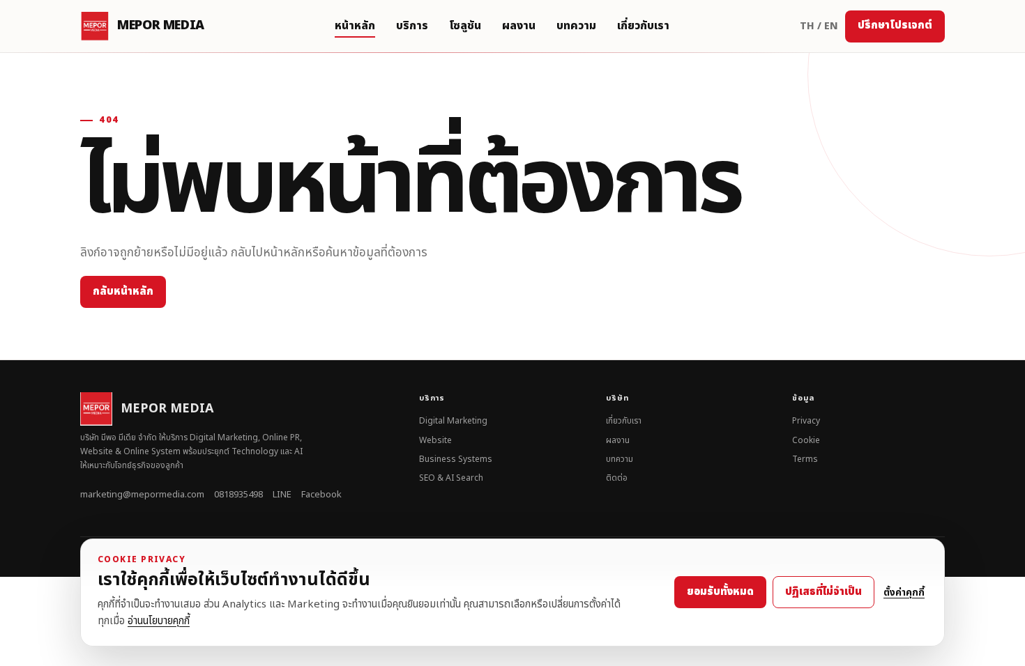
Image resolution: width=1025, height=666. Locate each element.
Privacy (806, 421)
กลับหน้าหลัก (123, 292)
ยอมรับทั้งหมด (720, 592)
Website (435, 440)
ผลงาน (519, 25)
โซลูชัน (465, 25)
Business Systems (455, 459)
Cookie (806, 440)
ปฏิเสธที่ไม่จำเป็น (823, 592)
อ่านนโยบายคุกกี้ (159, 621)
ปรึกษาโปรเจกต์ (895, 25)
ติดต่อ (617, 478)
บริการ (412, 25)
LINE (282, 495)
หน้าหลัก (355, 25)
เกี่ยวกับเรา (643, 25)
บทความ (576, 25)
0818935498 (238, 495)
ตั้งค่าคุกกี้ (904, 592)
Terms (805, 459)
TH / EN (819, 26)
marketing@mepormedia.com (142, 495)
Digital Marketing (453, 421)
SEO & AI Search (451, 478)
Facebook (321, 495)
